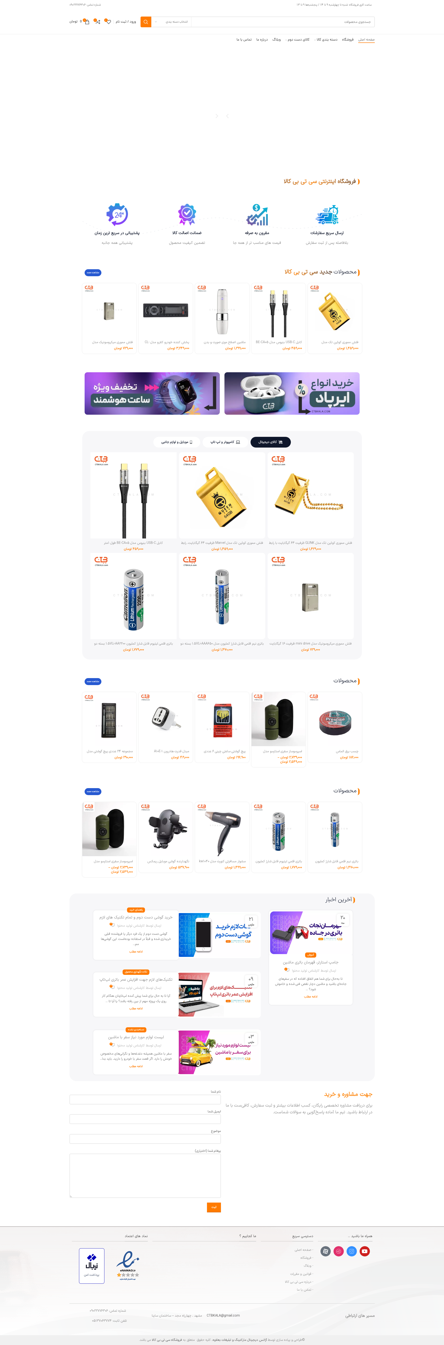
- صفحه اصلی (304, 1250)
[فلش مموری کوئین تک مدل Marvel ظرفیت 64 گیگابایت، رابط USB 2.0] (335, 310)
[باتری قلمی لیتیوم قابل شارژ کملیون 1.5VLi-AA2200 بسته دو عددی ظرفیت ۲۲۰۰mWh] (133, 596)
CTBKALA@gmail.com (223, 1315)
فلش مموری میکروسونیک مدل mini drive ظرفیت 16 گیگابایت (112, 344)
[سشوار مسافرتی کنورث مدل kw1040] (222, 829)
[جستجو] (146, 22)
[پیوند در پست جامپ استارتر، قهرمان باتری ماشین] (310, 932)
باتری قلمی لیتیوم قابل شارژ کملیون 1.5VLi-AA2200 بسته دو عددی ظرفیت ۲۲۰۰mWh (133, 646)
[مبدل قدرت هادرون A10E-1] (166, 719)
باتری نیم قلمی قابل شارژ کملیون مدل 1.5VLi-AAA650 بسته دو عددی (222, 646)
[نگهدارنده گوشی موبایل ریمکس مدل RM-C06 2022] (166, 829)
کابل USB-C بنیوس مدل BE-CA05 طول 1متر (279, 344)
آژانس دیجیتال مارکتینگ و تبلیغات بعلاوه (240, 1340)
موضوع (216, 1131)
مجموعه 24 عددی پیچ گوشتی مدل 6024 (110, 754)
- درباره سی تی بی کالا (299, 1281)
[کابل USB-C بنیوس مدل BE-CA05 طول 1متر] (278, 310)
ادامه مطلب (310, 996)
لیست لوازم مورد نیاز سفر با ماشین (136, 1037)
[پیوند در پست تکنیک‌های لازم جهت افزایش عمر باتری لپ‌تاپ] (218, 995)
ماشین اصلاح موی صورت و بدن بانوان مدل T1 (225, 344)
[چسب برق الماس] (335, 719)
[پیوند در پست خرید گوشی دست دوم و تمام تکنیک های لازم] (218, 935)
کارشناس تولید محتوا (306, 970)
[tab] (271, 442)
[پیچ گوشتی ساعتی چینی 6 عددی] (222, 719)
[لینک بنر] (292, 393)
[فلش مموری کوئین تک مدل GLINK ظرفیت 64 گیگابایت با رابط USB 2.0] (311, 495)
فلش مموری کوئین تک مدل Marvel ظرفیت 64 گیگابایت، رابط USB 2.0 (222, 545)
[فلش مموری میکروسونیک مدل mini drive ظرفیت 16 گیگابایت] (109, 310)
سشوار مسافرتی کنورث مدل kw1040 (222, 861)
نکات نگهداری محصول (136, 972)
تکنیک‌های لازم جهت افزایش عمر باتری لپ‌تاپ (136, 980)
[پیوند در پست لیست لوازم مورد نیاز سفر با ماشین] (218, 1052)
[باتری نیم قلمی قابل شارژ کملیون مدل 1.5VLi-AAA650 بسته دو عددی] (222, 596)
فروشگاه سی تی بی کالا (167, 1340)
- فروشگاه (306, 1257)
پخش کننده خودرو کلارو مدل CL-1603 (167, 344)
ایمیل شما (214, 1111)
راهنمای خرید (136, 910)
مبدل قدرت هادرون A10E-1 (171, 751)
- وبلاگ (308, 1265)
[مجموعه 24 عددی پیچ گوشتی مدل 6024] (109, 719)
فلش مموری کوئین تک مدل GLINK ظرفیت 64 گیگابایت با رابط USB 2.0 (310, 545)
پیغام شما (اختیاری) (208, 1150)
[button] (217, 116)
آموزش (310, 955)
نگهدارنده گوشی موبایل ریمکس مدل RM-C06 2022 (168, 864)
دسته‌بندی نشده (136, 1030)
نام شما (216, 1091)
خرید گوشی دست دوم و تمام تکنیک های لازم (136, 917)
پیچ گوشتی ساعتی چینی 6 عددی (225, 751)
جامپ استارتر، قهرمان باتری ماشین (310, 962)
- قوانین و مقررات (301, 1274)
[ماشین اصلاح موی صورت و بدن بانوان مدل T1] (222, 310)
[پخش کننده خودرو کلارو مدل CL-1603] (166, 310)
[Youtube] (365, 1251)
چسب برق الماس (347, 751)
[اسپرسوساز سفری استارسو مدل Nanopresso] (278, 719)
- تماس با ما (305, 1289)
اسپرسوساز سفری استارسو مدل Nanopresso (282, 754)
